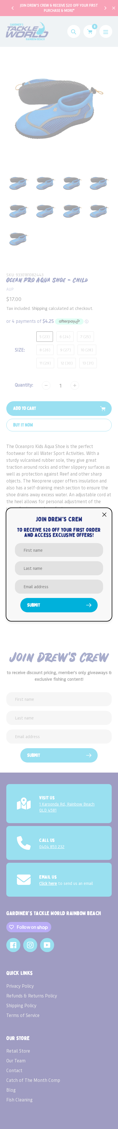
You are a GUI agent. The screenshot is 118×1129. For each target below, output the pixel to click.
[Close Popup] (104, 514)
